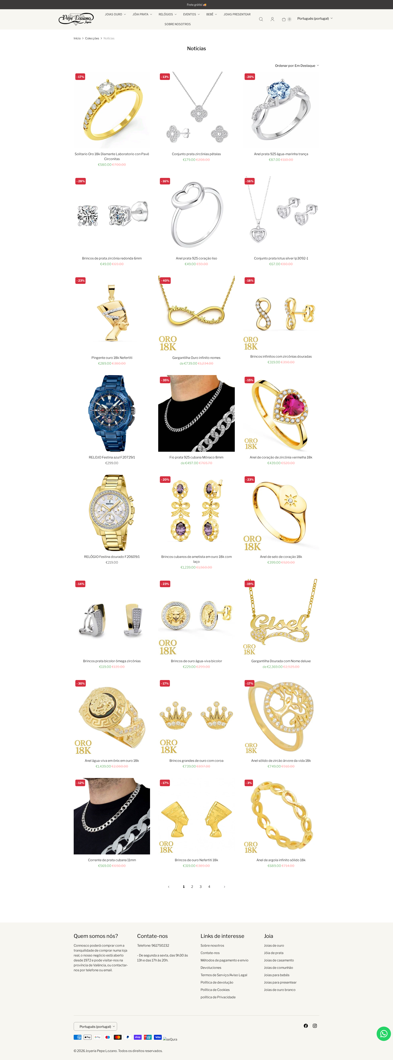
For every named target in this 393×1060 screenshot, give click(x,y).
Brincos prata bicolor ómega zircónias (112, 661)
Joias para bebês (276, 975)
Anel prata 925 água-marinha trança (281, 154)
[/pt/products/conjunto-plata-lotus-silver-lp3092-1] (281, 214)
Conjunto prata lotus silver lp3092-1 (281, 258)
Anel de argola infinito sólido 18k (281, 860)
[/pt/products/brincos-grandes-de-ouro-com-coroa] (196, 716)
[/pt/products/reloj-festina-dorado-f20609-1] (112, 513)
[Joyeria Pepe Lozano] (76, 19)
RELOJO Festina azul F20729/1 (112, 457)
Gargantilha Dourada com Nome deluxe (281, 661)
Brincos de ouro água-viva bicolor (196, 661)
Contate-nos (210, 953)
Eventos (189, 14)
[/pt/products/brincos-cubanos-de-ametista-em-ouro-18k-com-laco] (196, 513)
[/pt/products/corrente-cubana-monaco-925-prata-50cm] (196, 413)
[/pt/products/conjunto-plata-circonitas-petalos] (196, 110)
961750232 (160, 945)
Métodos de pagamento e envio (224, 960)
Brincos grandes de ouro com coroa (196, 761)
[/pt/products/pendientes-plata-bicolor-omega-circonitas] (112, 617)
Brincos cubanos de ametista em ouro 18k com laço (196, 559)
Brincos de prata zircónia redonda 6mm (112, 258)
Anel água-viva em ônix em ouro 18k (112, 761)
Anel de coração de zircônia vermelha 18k (281, 457)
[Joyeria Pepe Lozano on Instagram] (314, 1025)
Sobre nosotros (178, 24)
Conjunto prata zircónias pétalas (196, 154)
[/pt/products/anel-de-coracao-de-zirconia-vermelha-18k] (281, 413)
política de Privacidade (218, 997)
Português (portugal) (313, 18)
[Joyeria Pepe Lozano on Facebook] (305, 1025)
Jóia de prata (273, 953)
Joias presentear (237, 14)
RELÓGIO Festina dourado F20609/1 (112, 557)
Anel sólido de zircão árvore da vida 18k (281, 761)
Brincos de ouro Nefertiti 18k (196, 860)
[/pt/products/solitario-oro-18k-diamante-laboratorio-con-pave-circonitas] (112, 110)
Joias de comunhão (278, 968)
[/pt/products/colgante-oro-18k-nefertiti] (112, 314)
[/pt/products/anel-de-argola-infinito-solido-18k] (281, 816)
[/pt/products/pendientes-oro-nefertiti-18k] (196, 816)
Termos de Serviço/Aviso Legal (224, 975)
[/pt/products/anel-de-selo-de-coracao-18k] (281, 513)
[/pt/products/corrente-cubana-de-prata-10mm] (112, 816)
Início (77, 38)
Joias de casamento (279, 960)
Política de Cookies (215, 990)
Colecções (92, 38)
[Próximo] (224, 886)
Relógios (166, 14)
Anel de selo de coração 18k (281, 557)
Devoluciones (211, 968)
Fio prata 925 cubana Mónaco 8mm (196, 457)
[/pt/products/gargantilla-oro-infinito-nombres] (196, 314)
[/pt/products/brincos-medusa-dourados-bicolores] (196, 617)
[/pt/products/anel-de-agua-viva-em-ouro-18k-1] (112, 716)
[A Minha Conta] (272, 19)
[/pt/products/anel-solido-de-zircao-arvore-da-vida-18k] (281, 716)
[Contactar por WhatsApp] (384, 1034)
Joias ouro (113, 14)
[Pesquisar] (261, 19)
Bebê (209, 14)
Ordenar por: (295, 66)
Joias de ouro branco (280, 990)
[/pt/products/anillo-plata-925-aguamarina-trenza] (281, 110)
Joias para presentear (280, 982)
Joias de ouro (274, 945)
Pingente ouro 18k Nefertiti (111, 358)
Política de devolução (217, 982)
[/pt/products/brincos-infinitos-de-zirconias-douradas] (281, 313)
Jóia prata (140, 14)
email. (108, 970)
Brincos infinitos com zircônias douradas (281, 356)
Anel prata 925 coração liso (196, 258)
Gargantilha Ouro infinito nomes (196, 358)
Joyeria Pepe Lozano (101, 1051)
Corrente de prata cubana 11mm (112, 860)
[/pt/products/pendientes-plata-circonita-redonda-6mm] (112, 214)
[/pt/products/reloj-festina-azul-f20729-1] (112, 413)
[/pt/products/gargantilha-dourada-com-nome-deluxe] (281, 617)
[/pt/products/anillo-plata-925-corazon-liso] (196, 214)
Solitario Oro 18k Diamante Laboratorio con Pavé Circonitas (112, 156)
